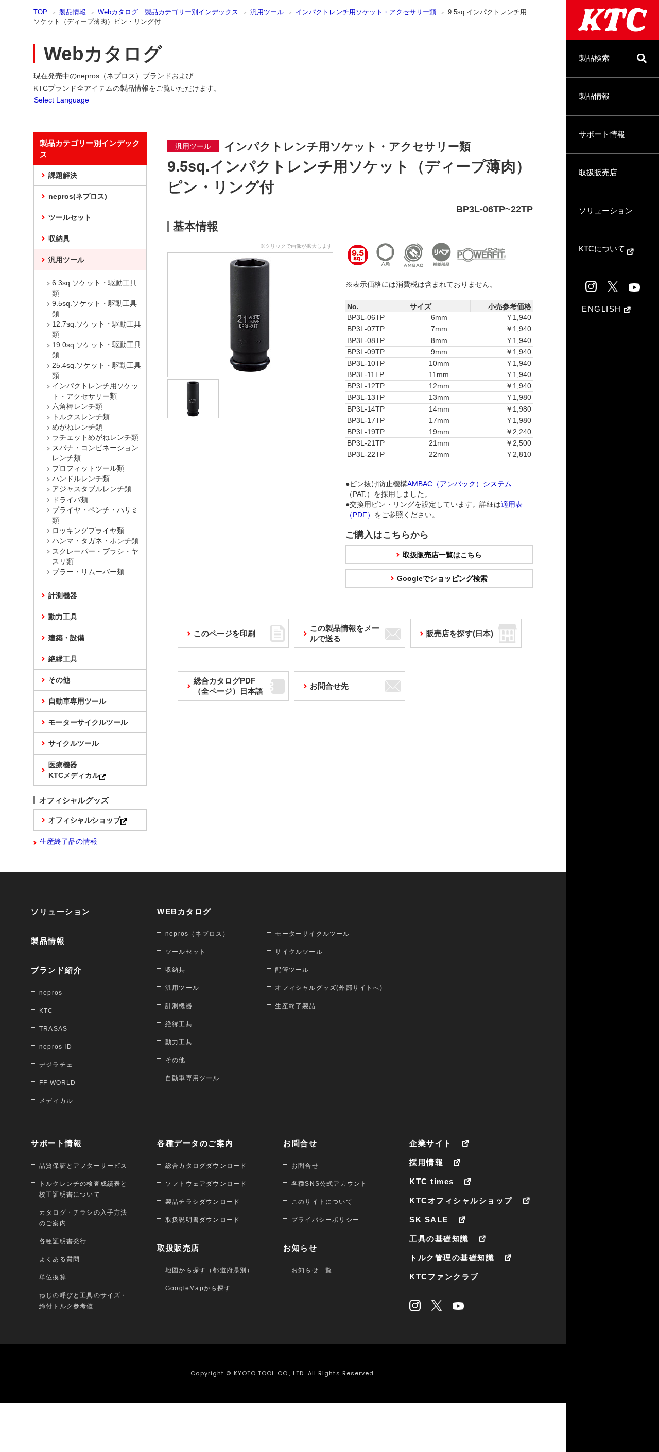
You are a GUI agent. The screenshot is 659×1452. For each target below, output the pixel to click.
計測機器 (62, 595)
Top (40, 12)
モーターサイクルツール (88, 722)
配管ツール (292, 969)
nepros (50, 992)
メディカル (56, 1100)
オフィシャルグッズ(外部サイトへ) (328, 988)
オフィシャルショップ (84, 820)
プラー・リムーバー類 (88, 572)
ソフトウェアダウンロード (206, 1183)
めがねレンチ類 (77, 427)
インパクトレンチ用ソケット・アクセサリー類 (366, 12)
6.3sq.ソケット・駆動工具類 (94, 288)
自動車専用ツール (77, 701)
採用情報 (426, 1162)
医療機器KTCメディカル (73, 770)
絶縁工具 (62, 659)
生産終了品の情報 (68, 841)
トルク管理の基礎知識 (451, 1257)
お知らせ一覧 (311, 1270)
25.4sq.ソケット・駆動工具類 (96, 370)
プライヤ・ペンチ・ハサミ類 (95, 515)
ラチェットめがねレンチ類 (95, 437)
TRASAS (53, 1028)
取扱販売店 (598, 172)
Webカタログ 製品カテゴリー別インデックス (168, 12)
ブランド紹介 (56, 970)
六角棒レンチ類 (77, 406)
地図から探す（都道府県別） (209, 1270)
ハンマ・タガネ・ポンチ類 (95, 541)
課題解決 (62, 175)
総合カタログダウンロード (206, 1165)
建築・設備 (66, 638)
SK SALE (428, 1219)
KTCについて (603, 248)
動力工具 (62, 616)
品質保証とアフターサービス (83, 1165)
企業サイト (430, 1143)
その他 (59, 680)
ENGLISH (603, 308)
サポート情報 (602, 134)
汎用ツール (267, 12)
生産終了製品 (295, 1006)
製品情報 (594, 96)
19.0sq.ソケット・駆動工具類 (96, 349)
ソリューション (606, 210)
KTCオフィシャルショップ (461, 1200)
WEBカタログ (184, 911)
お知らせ (300, 1247)
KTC (46, 1010)
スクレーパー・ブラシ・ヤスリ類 (95, 556)
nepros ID (55, 1046)
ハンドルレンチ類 (81, 478)
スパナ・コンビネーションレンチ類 (95, 452)
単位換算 (52, 1277)
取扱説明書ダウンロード (202, 1219)
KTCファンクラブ (444, 1276)
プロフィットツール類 (88, 468)
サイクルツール (73, 743)
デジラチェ (56, 1064)
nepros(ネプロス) (77, 196)
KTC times (431, 1181)
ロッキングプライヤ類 (88, 530)
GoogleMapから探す (198, 1288)
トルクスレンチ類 (81, 417)
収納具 (59, 238)
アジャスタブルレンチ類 (91, 489)
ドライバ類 (70, 500)
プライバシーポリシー (325, 1219)
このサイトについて (322, 1201)
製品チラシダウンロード (202, 1201)
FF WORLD (57, 1082)
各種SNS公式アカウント (329, 1183)
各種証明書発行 (62, 1241)
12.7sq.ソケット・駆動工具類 (96, 329)
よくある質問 (59, 1259)
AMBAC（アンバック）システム (459, 484)
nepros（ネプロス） (197, 933)
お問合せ (300, 1143)
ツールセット (70, 217)
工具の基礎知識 (439, 1238)
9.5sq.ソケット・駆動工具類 (94, 308)
